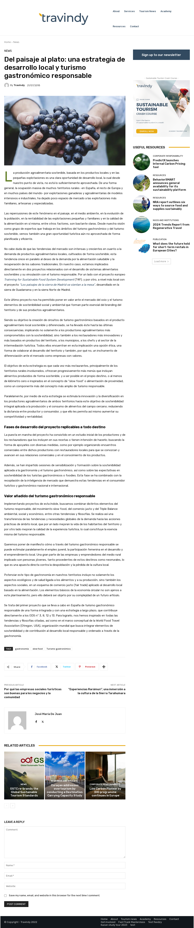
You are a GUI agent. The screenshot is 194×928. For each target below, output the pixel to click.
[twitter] (42, 720)
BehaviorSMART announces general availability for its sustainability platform (169, 184)
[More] (104, 667)
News (16, 42)
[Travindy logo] (63, 18)
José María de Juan (48, 714)
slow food (38, 648)
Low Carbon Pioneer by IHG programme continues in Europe (105, 792)
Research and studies (64, 781)
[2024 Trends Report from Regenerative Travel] (141, 224)
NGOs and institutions (166, 220)
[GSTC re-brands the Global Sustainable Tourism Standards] (24, 775)
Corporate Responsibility (105, 784)
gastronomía (22, 648)
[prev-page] (6, 805)
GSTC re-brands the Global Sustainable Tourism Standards (24, 792)
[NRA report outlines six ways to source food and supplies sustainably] (141, 203)
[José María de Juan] (19, 720)
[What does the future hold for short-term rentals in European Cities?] (141, 245)
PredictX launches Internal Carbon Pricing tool (169, 164)
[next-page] (12, 805)
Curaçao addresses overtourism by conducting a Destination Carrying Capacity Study (65, 790)
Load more (160, 261)
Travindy (19, 85)
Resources (159, 175)
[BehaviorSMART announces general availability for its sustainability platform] (141, 182)
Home (7, 42)
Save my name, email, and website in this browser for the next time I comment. (54, 895)
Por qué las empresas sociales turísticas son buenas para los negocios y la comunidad (33, 693)
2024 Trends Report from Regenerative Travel (171, 226)
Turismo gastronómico (58, 648)
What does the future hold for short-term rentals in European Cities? (171, 247)
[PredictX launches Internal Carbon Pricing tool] (141, 162)
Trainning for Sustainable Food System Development (39, 279)
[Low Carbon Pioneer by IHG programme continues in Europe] (105, 775)
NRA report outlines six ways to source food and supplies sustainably (170, 205)
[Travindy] (7, 85)
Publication (160, 239)
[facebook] (36, 720)
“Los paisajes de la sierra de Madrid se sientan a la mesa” (57, 284)
